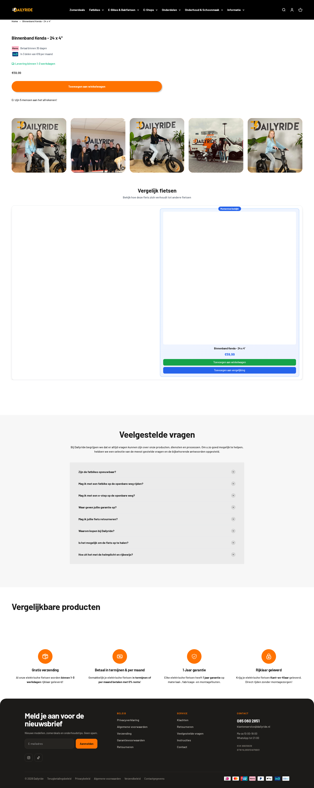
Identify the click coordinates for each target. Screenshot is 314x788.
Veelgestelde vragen (190, 733)
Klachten (182, 720)
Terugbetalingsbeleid (59, 778)
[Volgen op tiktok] (39, 758)
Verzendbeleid (132, 778)
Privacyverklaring (128, 720)
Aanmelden (86, 743)
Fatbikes (94, 9)
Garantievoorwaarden (131, 740)
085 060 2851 (248, 720)
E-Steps (148, 9)
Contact (182, 747)
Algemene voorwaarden (132, 726)
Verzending (124, 733)
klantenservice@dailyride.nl (253, 726)
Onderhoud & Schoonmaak (202, 9)
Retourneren (125, 747)
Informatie (234, 9)
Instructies (184, 740)
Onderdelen (169, 9)
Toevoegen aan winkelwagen (229, 362)
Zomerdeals (77, 9)
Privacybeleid (82, 778)
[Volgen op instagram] (29, 758)
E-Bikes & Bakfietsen (121, 9)
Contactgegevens (154, 778)
